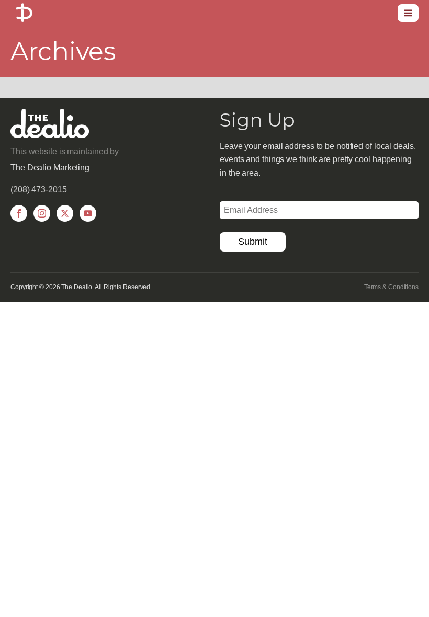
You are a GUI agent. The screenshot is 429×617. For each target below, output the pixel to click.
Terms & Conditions (391, 287)
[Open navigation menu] (408, 13)
